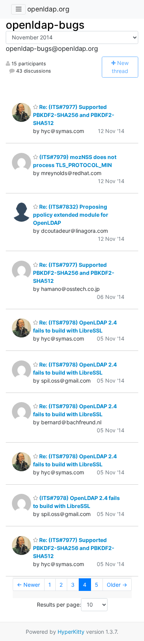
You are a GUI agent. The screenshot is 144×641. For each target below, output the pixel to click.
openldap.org (48, 9)
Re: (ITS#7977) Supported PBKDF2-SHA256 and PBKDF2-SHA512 (73, 115)
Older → (117, 584)
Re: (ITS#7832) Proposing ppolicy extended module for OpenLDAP (70, 214)
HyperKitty (71, 631)
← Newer (28, 584)
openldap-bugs (45, 24)
